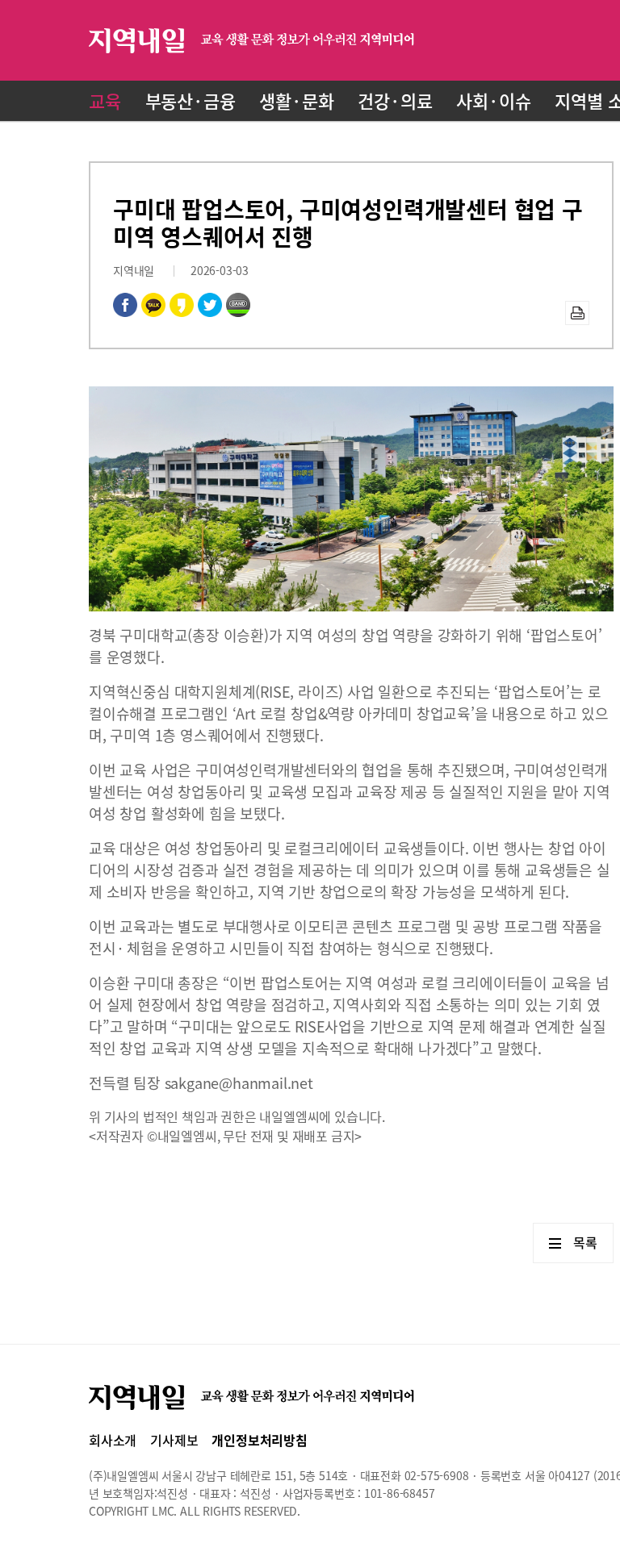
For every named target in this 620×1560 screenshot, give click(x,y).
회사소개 (112, 1439)
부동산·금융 (190, 100)
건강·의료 (395, 100)
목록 (585, 1242)
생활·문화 (296, 100)
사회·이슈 (493, 100)
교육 (105, 100)
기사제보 (174, 1439)
